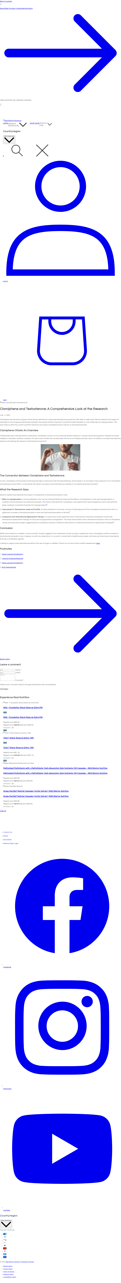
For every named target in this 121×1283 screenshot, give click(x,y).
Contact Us (7, 832)
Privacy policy (8, 1269)
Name (18, 670)
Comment (19, 680)
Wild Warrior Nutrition (13, 1262)
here (98, 543)
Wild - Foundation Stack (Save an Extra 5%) (23, 708)
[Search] (60, 151)
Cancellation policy (9, 1277)
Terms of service (8, 1271)
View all (3, 811)
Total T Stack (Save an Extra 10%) (18, 738)
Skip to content (6, 1)
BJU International (9, 567)
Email (18, 672)
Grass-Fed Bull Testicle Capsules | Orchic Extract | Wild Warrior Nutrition (36, 791)
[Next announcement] (0, 105)
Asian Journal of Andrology (12, 554)
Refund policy (8, 1266)
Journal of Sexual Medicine (12, 558)
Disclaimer (7, 839)
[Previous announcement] (0, 4)
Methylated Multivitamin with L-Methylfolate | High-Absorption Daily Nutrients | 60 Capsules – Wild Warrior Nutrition (55, 768)
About (5, 836)
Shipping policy (8, 1274)
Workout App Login (10, 843)
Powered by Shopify (27, 1262)
